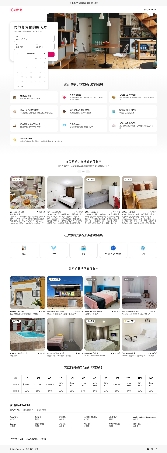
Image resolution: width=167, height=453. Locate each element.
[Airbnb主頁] (16, 9)
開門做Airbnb (150, 9)
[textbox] (24, 47)
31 (22, 86)
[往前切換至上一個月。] (18, 53)
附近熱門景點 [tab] (41, 410)
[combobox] (34, 39)
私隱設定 (29, 449)
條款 (36, 449)
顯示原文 (94, 3)
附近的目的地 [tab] (15, 410)
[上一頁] (79, 171)
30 (18, 86)
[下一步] (88, 171)
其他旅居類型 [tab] (28, 410)
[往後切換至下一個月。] (44, 53)
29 (44, 82)
